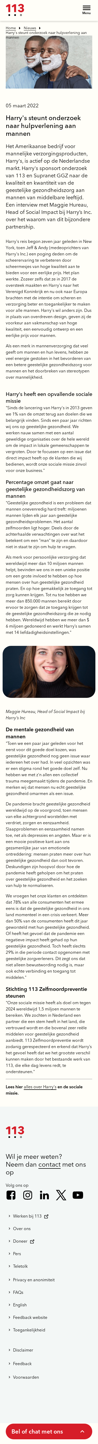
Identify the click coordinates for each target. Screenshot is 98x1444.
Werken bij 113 (27, 1216)
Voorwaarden (26, 1377)
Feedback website (30, 1317)
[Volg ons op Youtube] (78, 1195)
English (20, 1304)
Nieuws (30, 28)
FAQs (18, 1292)
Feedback (22, 1363)
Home (11, 28)
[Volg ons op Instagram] (27, 1195)
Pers (17, 1253)
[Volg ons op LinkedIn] (44, 1195)
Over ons (22, 1228)
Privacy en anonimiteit (34, 1279)
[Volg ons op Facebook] (11, 1195)
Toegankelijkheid (29, 1329)
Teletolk (20, 1266)
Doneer (20, 1241)
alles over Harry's (40, 1086)
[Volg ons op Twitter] (61, 1195)
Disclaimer (23, 1350)
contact (49, 1164)
